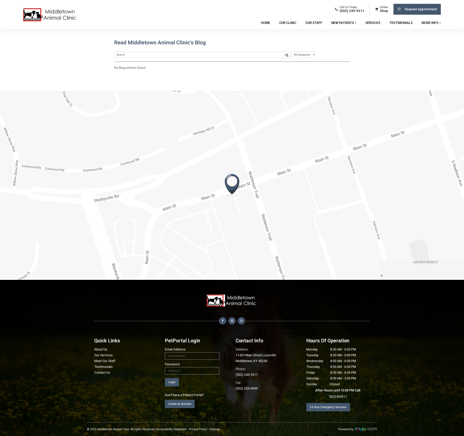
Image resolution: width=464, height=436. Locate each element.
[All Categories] (303, 55)
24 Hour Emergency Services (328, 407)
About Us (100, 349)
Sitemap (215, 429)
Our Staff (313, 23)
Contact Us (102, 372)
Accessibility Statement (171, 429)
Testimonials (401, 23)
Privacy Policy (198, 429)
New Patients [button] (342, 23)
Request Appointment (421, 9)
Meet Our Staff (104, 361)
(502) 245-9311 (247, 375)
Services (372, 23)
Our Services (103, 355)
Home (265, 23)
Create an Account (179, 404)
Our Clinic (287, 23)
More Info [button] (430, 23)
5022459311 (338, 397)
